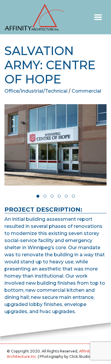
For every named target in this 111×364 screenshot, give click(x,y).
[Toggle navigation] (98, 17)
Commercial (86, 91)
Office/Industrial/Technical (35, 91)
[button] (37, 196)
